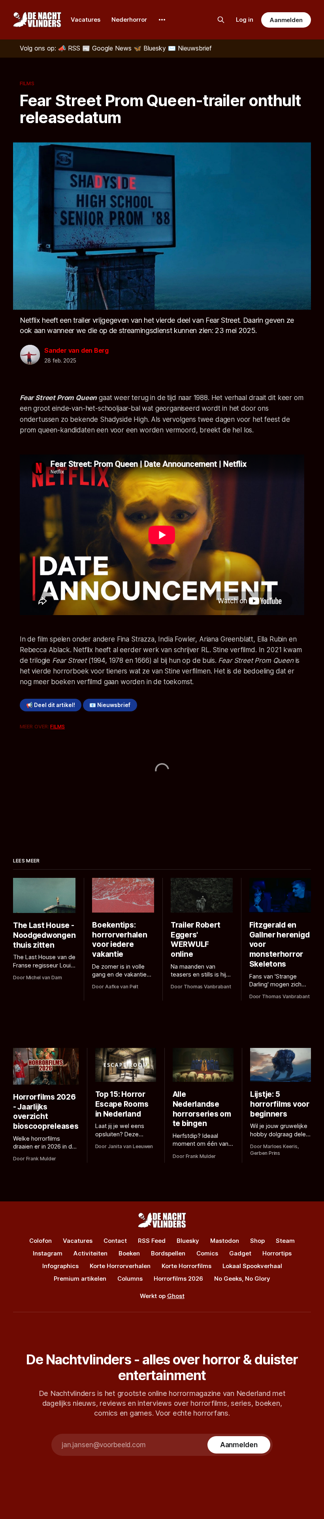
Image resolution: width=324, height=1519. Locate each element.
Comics (207, 1253)
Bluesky (188, 1240)
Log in (244, 19)
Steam (285, 1240)
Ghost (176, 1296)
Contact (115, 1240)
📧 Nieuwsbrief (109, 705)
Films (27, 83)
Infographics (60, 1266)
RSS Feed (152, 1240)
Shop (257, 1240)
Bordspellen (168, 1253)
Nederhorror (129, 19)
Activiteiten (90, 1253)
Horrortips (277, 1253)
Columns (130, 1278)
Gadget (240, 1253)
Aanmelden (286, 20)
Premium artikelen (80, 1278)
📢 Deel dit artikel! (50, 705)
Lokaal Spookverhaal (252, 1266)
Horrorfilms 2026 (178, 1278)
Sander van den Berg (76, 350)
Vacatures (85, 19)
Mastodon (224, 1240)
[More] (162, 19)
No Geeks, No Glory (242, 1278)
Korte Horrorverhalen (120, 1266)
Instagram (47, 1253)
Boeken (129, 1253)
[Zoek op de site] (221, 19)
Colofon (40, 1240)
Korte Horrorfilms (186, 1266)
